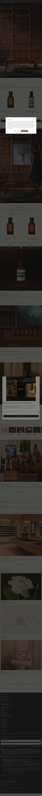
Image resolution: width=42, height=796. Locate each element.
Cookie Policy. (11, 128)
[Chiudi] (35, 118)
